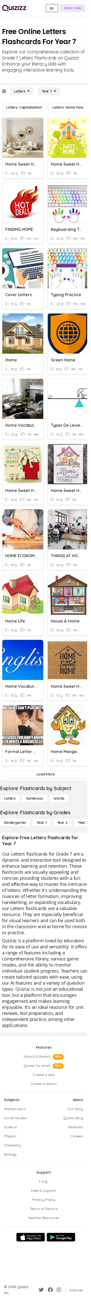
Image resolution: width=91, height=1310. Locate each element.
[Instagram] (59, 1290)
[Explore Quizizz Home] (14, 8)
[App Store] (30, 1237)
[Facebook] (50, 1290)
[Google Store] (61, 1237)
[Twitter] (41, 1290)
